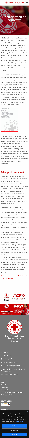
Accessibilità (5, 390)
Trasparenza (5, 387)
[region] (14, 424)
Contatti (3, 385)
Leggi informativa (19, 421)
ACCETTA (14, 425)
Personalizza (14, 430)
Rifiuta (14, 434)
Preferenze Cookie (7, 395)
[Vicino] (27, 412)
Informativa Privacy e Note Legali (12, 392)
